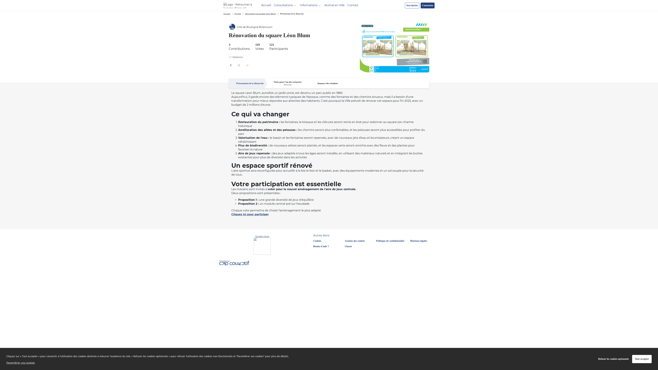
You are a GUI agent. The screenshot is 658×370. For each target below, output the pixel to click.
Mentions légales (418, 241)
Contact (352, 5)
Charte (348, 246)
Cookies (317, 241)
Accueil (266, 5)
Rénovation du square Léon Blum (260, 14)
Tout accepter (642, 359)
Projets (237, 14)
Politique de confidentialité (390, 241)
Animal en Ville (334, 5)
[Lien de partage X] (239, 65)
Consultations (283, 5)
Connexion (427, 5)
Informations (309, 5)
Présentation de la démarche (292, 14)
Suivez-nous (262, 236)
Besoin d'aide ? (321, 246)
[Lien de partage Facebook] (231, 65)
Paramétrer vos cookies (20, 362)
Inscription (412, 5)
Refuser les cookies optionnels (613, 359)
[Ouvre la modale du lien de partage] (247, 65)
